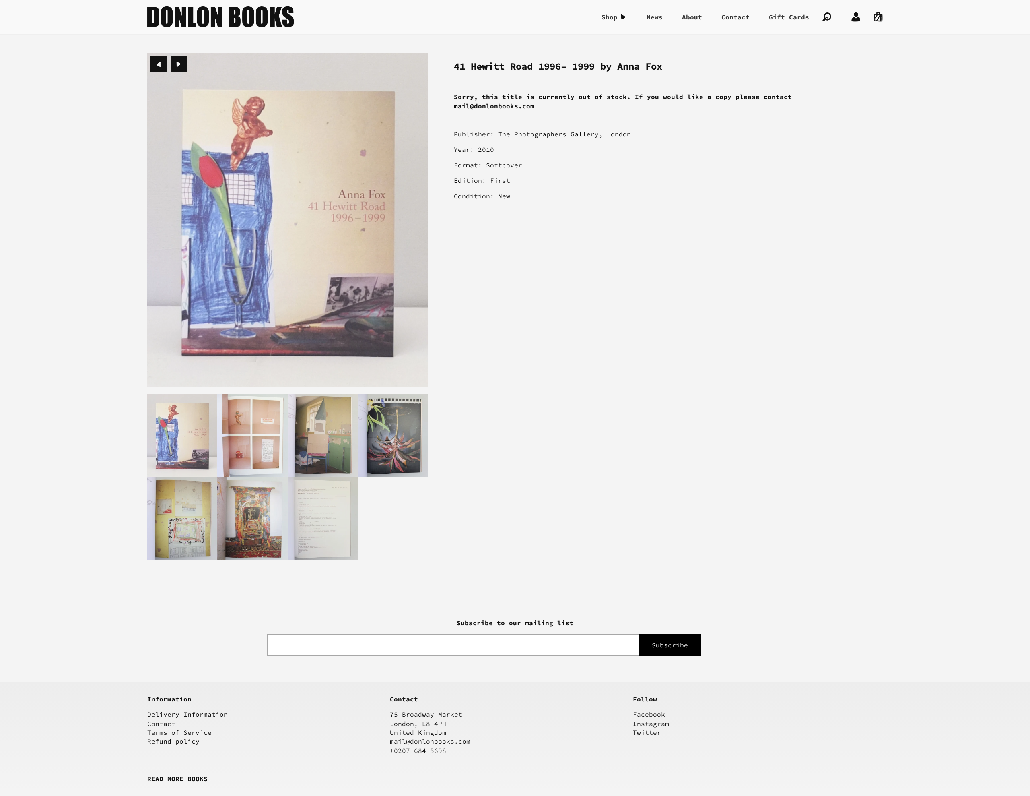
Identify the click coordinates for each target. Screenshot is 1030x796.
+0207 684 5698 (418, 750)
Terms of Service (179, 732)
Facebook (649, 714)
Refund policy (173, 741)
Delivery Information (187, 714)
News (655, 17)
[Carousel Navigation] (168, 64)
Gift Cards (789, 17)
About (692, 17)
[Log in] (856, 17)
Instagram (651, 724)
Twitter (647, 732)
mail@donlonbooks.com (430, 741)
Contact (735, 17)
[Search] (827, 17)
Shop (610, 17)
